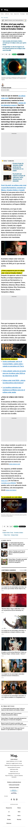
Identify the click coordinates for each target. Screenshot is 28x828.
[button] (5, 509)
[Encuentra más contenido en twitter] (6, 54)
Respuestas (9, 808)
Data (19, 811)
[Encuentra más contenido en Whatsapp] (9, 54)
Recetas (19, 819)
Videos (19, 808)
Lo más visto (6, 540)
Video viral (7, 535)
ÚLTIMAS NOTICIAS (7, 706)
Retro (19, 815)
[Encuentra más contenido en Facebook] (2, 54)
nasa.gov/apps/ (11, 490)
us (9, 811)
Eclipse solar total (8, 532)
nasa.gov (4, 480)
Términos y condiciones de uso (14, 782)
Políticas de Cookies (14, 787)
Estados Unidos (18, 532)
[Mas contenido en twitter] (14, 799)
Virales (9, 819)
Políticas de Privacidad (14, 784)
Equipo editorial (14, 759)
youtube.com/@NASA (8, 483)
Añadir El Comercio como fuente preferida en (14, 20)
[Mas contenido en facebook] (11, 799)
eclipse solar (14, 535)
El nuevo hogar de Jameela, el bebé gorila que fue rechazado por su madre (18, 167)
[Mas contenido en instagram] (16, 799)
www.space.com (14, 464)
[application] (14, 505)
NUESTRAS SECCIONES (14, 804)
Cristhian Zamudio (6, 87)
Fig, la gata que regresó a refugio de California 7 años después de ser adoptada (19, 177)
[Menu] (2, 9)
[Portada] (14, 758)
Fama (9, 815)
